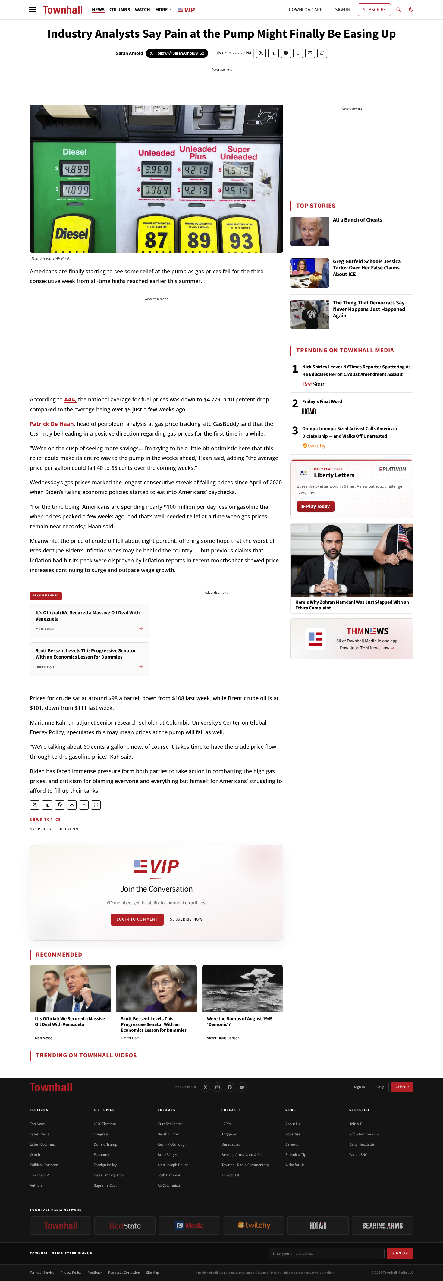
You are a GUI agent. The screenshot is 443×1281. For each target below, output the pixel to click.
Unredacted (231, 1144)
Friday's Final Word (322, 401)
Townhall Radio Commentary (245, 1165)
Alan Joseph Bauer (173, 1165)
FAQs (380, 1087)
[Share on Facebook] (286, 53)
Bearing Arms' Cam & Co (242, 1154)
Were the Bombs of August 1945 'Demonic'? (239, 1021)
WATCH (142, 9)
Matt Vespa (44, 1038)
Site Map (152, 1272)
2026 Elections (105, 1124)
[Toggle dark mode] (411, 9)
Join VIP (402, 1087)
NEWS (98, 9)
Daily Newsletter (362, 1144)
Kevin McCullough (172, 1144)
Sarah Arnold (129, 53)
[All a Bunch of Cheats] (309, 231)
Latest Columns (42, 1144)
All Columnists (169, 1185)
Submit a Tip (295, 1154)
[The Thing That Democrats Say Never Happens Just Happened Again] (309, 314)
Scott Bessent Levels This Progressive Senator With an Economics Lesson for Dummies (154, 1024)
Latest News (39, 1134)
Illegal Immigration (109, 1175)
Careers (291, 1144)
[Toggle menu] (32, 10)
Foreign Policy (105, 1165)
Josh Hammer (169, 1175)
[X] (205, 1087)
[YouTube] (242, 1087)
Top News (37, 1124)
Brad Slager (167, 1154)
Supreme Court (106, 1185)
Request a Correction (124, 1272)
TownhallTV (39, 1175)
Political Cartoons (44, 1165)
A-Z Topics (104, 1110)
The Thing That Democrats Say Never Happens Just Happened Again (369, 309)
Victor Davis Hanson (223, 1038)
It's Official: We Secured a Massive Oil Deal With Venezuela (70, 1021)
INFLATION (68, 829)
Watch (35, 1154)
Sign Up (400, 1253)
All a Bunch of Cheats (357, 220)
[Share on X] (261, 53)
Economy (101, 1154)
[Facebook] (229, 1087)
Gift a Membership (364, 1134)
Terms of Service (42, 1272)
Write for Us (294, 1165)
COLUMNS (119, 9)
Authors (36, 1185)
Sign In (359, 1087)
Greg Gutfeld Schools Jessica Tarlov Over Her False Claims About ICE (367, 268)
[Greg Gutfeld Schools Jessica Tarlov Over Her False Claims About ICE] (309, 273)
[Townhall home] (51, 1087)
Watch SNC (358, 1154)
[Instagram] (217, 1087)
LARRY (226, 1124)
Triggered (229, 1134)
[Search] (398, 9)
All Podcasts (231, 1175)
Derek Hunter (168, 1134)
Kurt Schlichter (170, 1124)
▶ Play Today (316, 506)
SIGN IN (342, 9)
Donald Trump (105, 1144)
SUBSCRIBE (374, 9)
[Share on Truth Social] (273, 53)
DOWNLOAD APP (305, 9)
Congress (101, 1134)
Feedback (94, 1272)
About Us (292, 1124)
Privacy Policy (70, 1272)
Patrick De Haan (52, 423)
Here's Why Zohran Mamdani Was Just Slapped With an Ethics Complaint (352, 605)
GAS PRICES (40, 829)
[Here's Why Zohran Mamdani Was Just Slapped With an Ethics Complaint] (352, 560)
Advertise (292, 1134)
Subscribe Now (186, 919)
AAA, (70, 399)
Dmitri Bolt (130, 1038)
